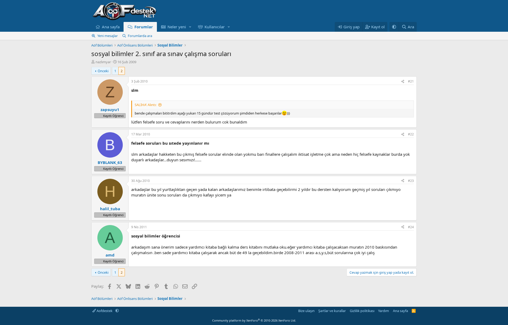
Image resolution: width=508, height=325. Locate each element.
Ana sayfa (111, 26)
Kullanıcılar (215, 26)
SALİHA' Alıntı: (145, 104)
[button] (190, 27)
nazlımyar (103, 61)
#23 (411, 180)
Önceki (103, 70)
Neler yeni (176, 26)
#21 (411, 81)
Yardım (383, 310)
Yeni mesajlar (107, 35)
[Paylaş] (402, 82)
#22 (411, 134)
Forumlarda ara (140, 35)
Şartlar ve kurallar (332, 310)
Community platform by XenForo (254, 320)
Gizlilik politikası (362, 310)
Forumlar (143, 26)
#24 (411, 227)
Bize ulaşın (306, 310)
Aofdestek (104, 310)
